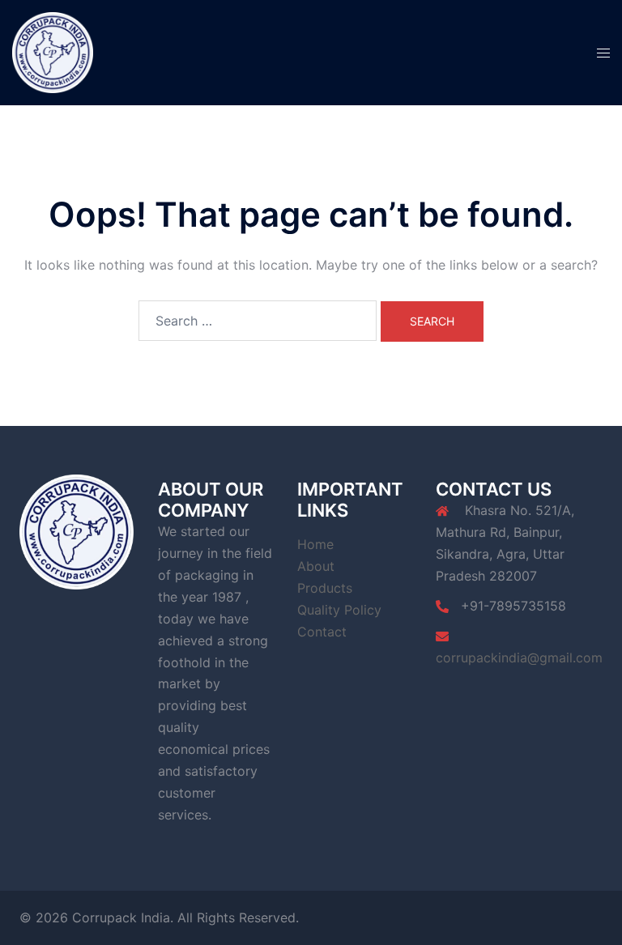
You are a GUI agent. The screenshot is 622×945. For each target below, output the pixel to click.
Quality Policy (339, 610)
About (315, 566)
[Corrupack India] (52, 51)
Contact (322, 632)
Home (315, 544)
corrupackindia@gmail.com (519, 657)
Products (324, 588)
